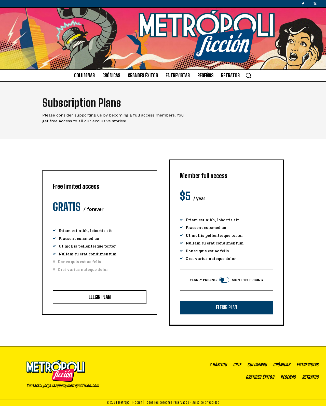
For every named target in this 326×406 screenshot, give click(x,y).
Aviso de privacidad (206, 402)
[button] (248, 75)
